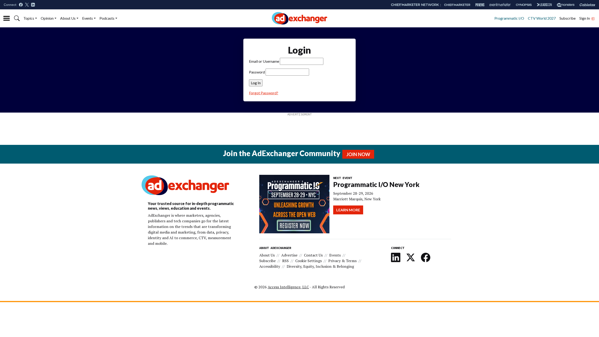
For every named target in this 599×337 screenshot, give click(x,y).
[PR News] (479, 4)
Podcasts (106, 18)
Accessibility (269, 266)
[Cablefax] (587, 5)
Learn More (348, 210)
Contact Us (313, 255)
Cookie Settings (308, 260)
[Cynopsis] (524, 5)
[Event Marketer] (500, 4)
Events (87, 18)
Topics (28, 18)
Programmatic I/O (509, 18)
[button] (17, 18)
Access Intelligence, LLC (288, 286)
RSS (285, 260)
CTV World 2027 (542, 18)
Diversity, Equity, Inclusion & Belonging (320, 266)
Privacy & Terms (342, 260)
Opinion (47, 18)
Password (257, 72)
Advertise (289, 255)
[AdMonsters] (565, 5)
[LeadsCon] (544, 4)
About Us (68, 18)
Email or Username (264, 61)
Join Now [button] (358, 154)
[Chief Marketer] (457, 5)
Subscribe (567, 18)
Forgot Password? (263, 93)
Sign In (585, 18)
